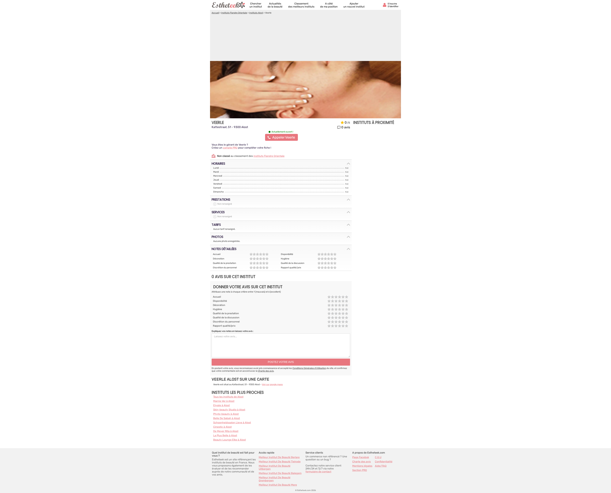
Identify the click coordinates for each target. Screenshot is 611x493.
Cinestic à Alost (222, 426)
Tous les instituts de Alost (228, 396)
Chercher (255, 5)
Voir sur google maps (272, 384)
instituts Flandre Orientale (268, 155)
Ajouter (354, 5)
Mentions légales (362, 465)
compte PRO (230, 147)
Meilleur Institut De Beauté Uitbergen (274, 467)
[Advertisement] (305, 38)
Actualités (275, 5)
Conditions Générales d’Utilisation (309, 368)
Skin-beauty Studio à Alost (229, 409)
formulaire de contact (318, 471)
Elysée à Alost (221, 405)
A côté (329, 5)
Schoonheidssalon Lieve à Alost (232, 422)
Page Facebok (360, 457)
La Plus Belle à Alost (225, 435)
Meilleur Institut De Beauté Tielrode (280, 461)
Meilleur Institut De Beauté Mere (278, 484)
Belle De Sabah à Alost (226, 418)
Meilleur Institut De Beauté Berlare (279, 457)
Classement (301, 5)
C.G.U (378, 457)
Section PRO (359, 470)
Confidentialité (383, 461)
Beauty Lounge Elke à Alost (229, 439)
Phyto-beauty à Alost (226, 413)
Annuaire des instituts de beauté (228, 5)
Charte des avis (266, 371)
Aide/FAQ (380, 465)
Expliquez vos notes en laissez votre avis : (233, 331)
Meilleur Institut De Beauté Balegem (280, 473)
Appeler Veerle (283, 137)
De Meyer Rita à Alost (225, 431)
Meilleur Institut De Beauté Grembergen (274, 479)
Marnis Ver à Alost (223, 401)
